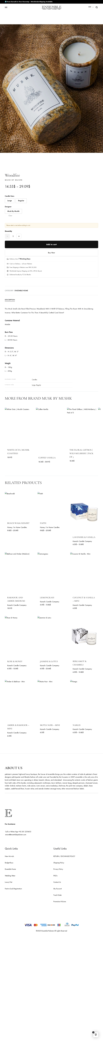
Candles (34, 379)
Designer (8, 207)
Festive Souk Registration (13, 889)
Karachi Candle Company (82, 541)
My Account (57, 889)
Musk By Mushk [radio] (13, 211)
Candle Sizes (9, 196)
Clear (10, 216)
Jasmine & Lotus (49, 661)
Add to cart (51, 244)
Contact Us (57, 882)
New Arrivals (9, 856)
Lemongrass (47, 597)
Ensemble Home (21, 291)
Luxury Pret (8, 882)
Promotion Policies (59, 902)
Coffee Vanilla (47, 457)
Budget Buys (9, 863)
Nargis (76, 725)
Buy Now (51, 253)
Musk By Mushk (14, 180)
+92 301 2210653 (25, 832)
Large (33, 385)
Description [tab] (10, 300)
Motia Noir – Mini (50, 725)
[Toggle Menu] (6, 7)
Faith (43, 523)
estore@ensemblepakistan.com (15, 835)
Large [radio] (9, 201)
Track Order (57, 895)
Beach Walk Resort (18, 523)
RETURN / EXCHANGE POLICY (64, 856)
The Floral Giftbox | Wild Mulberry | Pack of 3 (81, 453)
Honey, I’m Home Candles (17, 527)
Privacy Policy (58, 869)
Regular (38, 385)
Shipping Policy (58, 863)
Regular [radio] (21, 201)
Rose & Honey (14, 661)
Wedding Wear (10, 876)
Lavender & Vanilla (84, 537)
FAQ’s (55, 876)
